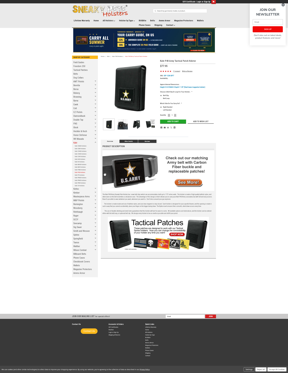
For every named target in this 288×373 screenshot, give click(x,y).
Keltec (76, 189)
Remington (78, 204)
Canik (75, 104)
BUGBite (142, 20)
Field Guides (78, 62)
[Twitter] (171, 127)
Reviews (147, 141)
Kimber (76, 192)
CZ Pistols (77, 112)
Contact (170, 25)
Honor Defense (80, 135)
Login (199, 1)
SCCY (75, 219)
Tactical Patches (80, 70)
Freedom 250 (79, 66)
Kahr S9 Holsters (79, 185)
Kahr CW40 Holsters (80, 151)
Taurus (76, 242)
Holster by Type (126, 20)
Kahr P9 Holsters (79, 175)
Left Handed (167, 110)
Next (156, 88)
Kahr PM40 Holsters (80, 178)
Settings (249, 369)
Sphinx (76, 234)
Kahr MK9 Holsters (80, 167)
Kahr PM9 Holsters (80, 183)
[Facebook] (161, 127)
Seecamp (77, 223)
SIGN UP (267, 29)
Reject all (261, 369)
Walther (76, 246)
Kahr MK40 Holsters (80, 164)
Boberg (76, 93)
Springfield (78, 238)
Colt (75, 108)
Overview (110, 141)
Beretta (76, 85)
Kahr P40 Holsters (80, 172)
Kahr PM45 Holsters (80, 180)
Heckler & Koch (80, 131)
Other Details (129, 141)
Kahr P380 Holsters (80, 170)
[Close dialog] (283, 5)
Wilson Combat (80, 250)
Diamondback (79, 116)
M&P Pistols (78, 200)
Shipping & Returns (114, 335)
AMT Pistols (78, 81)
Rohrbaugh (78, 211)
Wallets (200, 20)
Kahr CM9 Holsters (80, 148)
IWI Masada (78, 139)
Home (96, 20)
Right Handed (167, 107)
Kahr (75, 142)
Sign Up (207, 1)
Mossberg (77, 208)
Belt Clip (166, 95)
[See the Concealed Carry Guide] (144, 40)
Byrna (75, 100)
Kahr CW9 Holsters (80, 156)
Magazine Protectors (183, 20)
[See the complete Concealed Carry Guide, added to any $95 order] (204, 40)
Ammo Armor (164, 20)
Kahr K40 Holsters (80, 159)
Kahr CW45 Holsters (80, 154)
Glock (75, 127)
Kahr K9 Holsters (79, 162)
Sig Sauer (77, 227)
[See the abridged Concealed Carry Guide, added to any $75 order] (190, 41)
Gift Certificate (189, 1)
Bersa (75, 89)
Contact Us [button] (89, 331)
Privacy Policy (145, 369)
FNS (75, 123)
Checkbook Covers (81, 261)
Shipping (158, 25)
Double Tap (78, 119)
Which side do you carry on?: (171, 103)
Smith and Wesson (81, 231)
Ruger (76, 215)
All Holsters (108, 20)
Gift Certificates (113, 327)
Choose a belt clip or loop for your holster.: (176, 92)
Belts (152, 20)
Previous (103, 88)
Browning (77, 96)
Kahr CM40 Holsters (80, 146)
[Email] (165, 127)
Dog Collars (78, 77)
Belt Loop (166, 98)
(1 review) (176, 71)
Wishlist (111, 330)
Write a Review (187, 71)
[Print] (168, 127)
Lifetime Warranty (82, 20)
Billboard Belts (79, 254)
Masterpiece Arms (81, 196)
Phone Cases (144, 25)
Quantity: (163, 115)
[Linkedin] (174, 127)
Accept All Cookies (277, 369)
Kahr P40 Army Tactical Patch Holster (136, 56)
